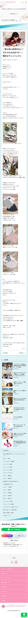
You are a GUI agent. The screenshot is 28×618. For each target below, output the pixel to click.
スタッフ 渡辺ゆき (7, 498)
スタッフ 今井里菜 (7, 487)
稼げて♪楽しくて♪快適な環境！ (10, 509)
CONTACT (22, 2)
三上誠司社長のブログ (8, 484)
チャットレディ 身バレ (8, 472)
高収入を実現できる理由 (8, 512)
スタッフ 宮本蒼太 (7, 492)
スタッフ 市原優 (7, 490)
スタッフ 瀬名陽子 (7, 478)
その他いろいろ (6, 515)
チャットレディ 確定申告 (9, 461)
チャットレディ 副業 (7, 467)
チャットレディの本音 (8, 501)
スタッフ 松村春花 (7, 495)
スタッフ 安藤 (6, 458)
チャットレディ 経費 (7, 464)
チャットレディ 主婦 (7, 470)
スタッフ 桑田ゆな (7, 475)
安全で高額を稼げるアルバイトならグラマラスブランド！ (14, 454)
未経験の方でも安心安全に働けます (10, 481)
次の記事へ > (22, 353)
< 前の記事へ (5, 353)
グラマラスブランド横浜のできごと (10, 507)
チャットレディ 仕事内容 (8, 504)
